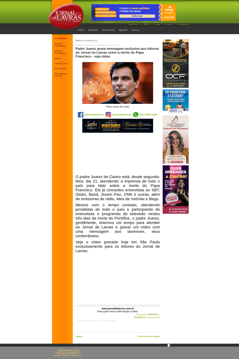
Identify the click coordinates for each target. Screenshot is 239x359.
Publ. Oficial (60, 68)
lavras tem (108, 30)
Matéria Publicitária (60, 52)
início (81, 30)
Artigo (58, 58)
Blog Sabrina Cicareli (61, 75)
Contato (168, 24)
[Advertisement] (118, 154)
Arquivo (146, 24)
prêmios (93, 30)
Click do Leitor (62, 63)
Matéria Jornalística (60, 45)
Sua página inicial (183, 24)
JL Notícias (61, 38)
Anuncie (157, 24)
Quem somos (133, 24)
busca (135, 30)
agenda (123, 30)
